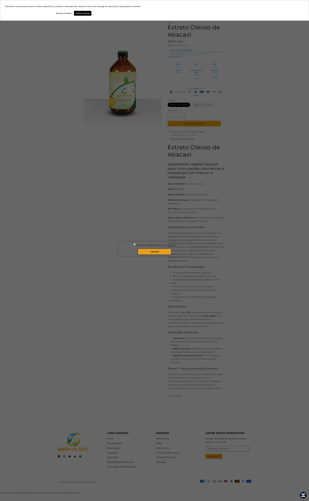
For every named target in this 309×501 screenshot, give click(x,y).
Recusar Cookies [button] (63, 13)
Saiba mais (154, 251)
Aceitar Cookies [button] (83, 13)
